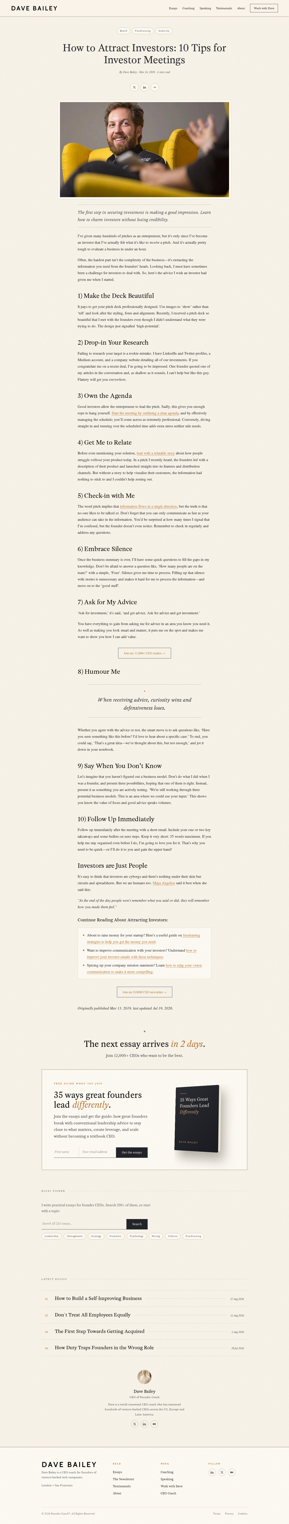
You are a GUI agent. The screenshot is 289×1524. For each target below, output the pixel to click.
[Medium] (154, 1424)
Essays (173, 8)
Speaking (205, 8)
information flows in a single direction (148, 506)
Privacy (229, 1514)
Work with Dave (264, 8)
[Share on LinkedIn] (144, 87)
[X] (134, 1424)
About (241, 8)
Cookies (243, 1514)
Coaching (188, 8)
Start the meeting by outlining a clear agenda (145, 412)
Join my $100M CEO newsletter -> (145, 992)
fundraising (142, 31)
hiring (156, 1236)
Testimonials (224, 8)
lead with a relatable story (156, 452)
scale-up (163, 31)
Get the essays (132, 1152)
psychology (137, 1236)
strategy (96, 1236)
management (75, 1236)
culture (172, 1236)
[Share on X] (134, 87)
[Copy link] (155, 87)
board (123, 31)
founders (115, 1236)
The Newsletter (123, 1479)
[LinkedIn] (144, 1424)
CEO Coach (168, 1493)
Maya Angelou (164, 882)
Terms (217, 1514)
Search (137, 1224)
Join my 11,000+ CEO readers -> (144, 653)
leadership (52, 1236)
